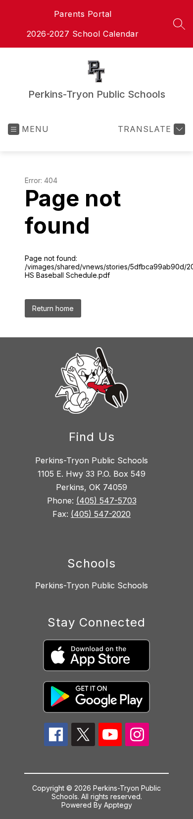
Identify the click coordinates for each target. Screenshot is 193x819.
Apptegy (118, 805)
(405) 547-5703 (106, 500)
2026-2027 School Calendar (83, 34)
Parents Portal (83, 14)
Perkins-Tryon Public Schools (91, 585)
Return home (53, 308)
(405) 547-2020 (101, 514)
